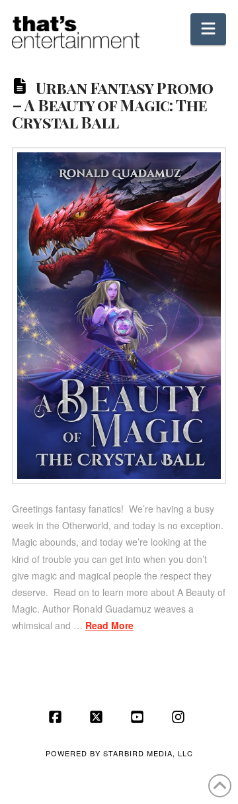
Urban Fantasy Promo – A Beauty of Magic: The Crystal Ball (112, 104)
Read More (109, 625)
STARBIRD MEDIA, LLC (148, 753)
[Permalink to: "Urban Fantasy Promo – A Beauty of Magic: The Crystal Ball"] (119, 315)
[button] (208, 29)
